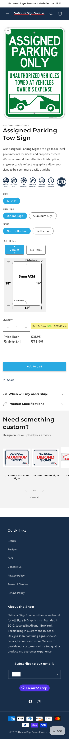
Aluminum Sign (43, 216)
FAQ (10, 558)
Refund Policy (16, 593)
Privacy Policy (16, 575)
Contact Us (15, 566)
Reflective (43, 231)
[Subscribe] (56, 674)
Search (12, 541)
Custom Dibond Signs (45, 475)
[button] (7, 13)
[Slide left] (26, 490)
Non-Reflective (17, 231)
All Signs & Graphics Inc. (27, 620)
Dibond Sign (15, 216)
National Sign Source (28, 732)
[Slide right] (43, 490)
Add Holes (10, 241)
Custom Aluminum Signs (17, 477)
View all (34, 497)
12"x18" (11, 201)
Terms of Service (18, 584)
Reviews (13, 549)
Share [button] (10, 380)
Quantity (8, 319)
